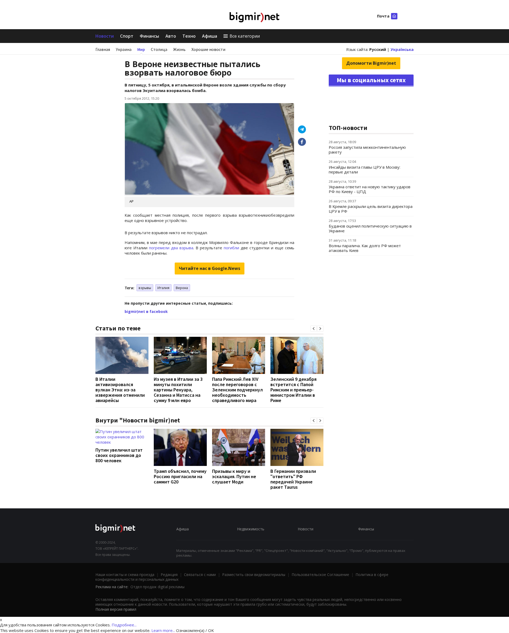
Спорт (126, 36)
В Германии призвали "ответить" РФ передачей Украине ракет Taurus (293, 479)
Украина (123, 49)
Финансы (149, 36)
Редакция (169, 574)
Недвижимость (250, 528)
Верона (182, 287)
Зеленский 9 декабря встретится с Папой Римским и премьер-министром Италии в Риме (293, 389)
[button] (313, 328)
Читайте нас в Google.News (209, 268)
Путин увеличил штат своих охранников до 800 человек (119, 455)
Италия (163, 287)
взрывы (145, 287)
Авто (170, 36)
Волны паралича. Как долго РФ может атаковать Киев (365, 248)
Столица (159, 49)
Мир (141, 49)
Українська (402, 49)
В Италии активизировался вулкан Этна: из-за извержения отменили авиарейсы (120, 389)
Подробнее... (124, 624)
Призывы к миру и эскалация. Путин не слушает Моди (234, 476)
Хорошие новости (208, 49)
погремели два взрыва (171, 247)
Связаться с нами (200, 574)
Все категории (245, 36)
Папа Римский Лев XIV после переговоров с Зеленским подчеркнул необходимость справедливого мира (237, 389)
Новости (104, 36)
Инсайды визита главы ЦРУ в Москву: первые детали (364, 169)
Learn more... (163, 630)
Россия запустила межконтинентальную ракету (367, 150)
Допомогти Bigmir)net (371, 63)
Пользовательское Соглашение (320, 574)
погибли (231, 247)
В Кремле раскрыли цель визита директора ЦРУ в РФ (371, 209)
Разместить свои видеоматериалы (253, 574)
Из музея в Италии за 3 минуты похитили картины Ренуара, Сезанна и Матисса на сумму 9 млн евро (178, 389)
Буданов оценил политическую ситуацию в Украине (370, 228)
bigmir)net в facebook (146, 311)
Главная (102, 49)
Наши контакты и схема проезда (124, 574)
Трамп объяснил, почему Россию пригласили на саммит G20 (180, 476)
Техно (189, 36)
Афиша (209, 36)
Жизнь (179, 49)
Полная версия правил (115, 609)
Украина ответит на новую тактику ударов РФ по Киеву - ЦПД (369, 189)
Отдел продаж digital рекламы (157, 586)
